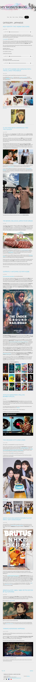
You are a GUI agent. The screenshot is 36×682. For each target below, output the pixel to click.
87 (4, 670)
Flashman (18, 407)
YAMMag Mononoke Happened (14, 628)
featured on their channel (9, 623)
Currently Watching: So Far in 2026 (16, 271)
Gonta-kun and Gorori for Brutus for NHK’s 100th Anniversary (17, 519)
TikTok (31, 583)
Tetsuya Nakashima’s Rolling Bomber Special (14, 395)
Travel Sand (7, 78)
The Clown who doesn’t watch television (8, 276)
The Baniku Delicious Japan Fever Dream (18, 221)
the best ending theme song (7, 353)
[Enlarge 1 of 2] (11, 502)
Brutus (12, 77)
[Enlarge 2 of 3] (21, 97)
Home (8, 17)
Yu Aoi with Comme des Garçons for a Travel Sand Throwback (17, 70)
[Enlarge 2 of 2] (21, 502)
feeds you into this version (8, 584)
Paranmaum (4, 499)
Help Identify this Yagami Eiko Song (16, 26)
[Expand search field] (26, 17)
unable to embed (11, 600)
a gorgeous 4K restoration (24, 447)
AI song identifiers (5, 39)
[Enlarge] (31, 82)
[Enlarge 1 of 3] (11, 97)
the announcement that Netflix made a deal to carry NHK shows (18, 341)
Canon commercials (11, 166)
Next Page (32, 670)
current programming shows (25, 249)
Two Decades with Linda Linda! (14, 440)
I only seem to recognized (23, 77)
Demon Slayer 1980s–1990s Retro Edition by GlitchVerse (18, 591)
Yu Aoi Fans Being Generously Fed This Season (15, 128)
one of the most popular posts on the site (13, 575)
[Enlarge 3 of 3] (31, 97)
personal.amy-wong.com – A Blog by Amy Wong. (12, 674)
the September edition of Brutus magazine (17, 525)
